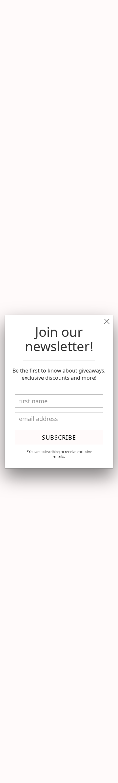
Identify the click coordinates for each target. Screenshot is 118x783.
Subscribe (59, 437)
